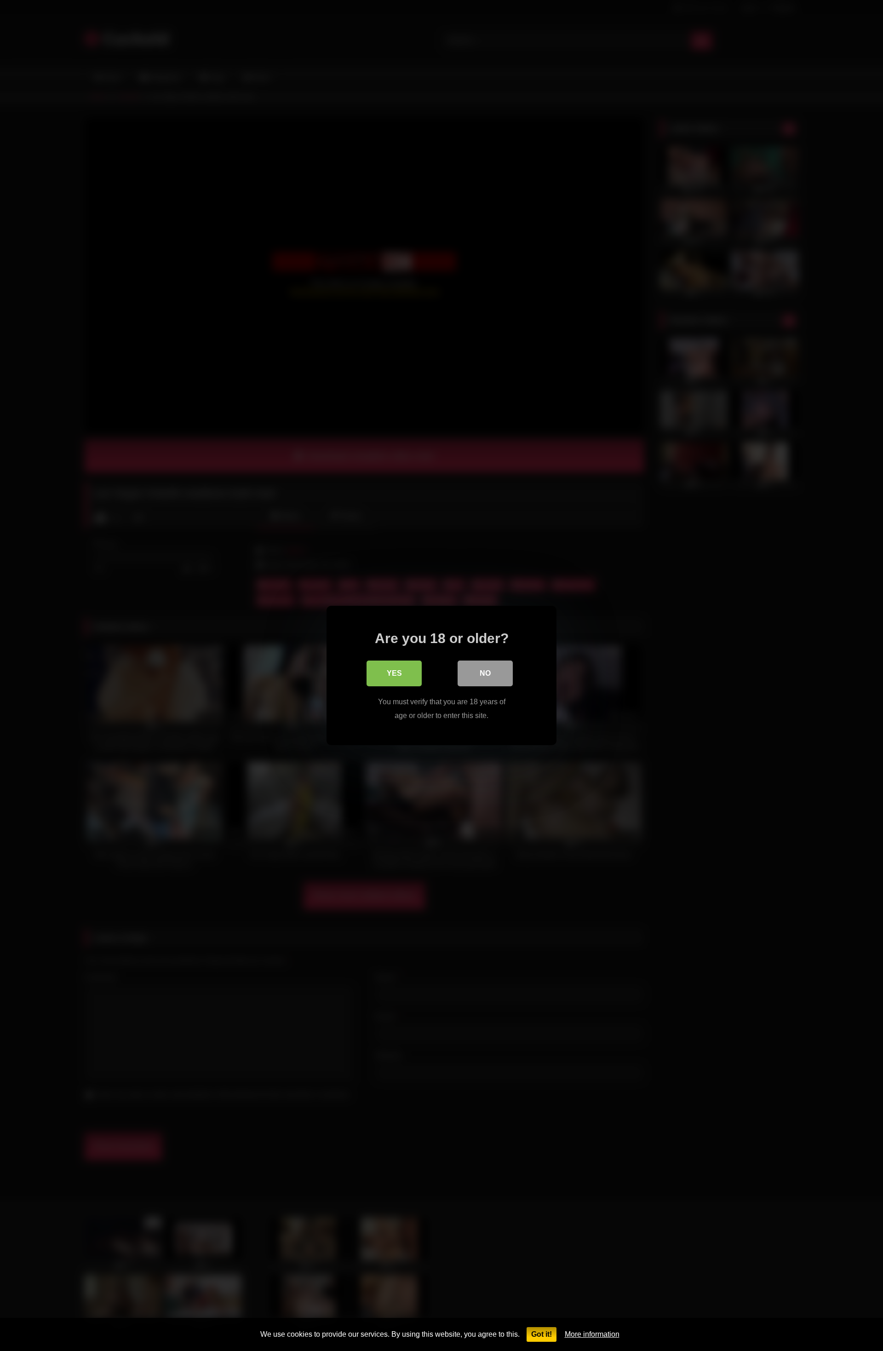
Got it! (541, 1334)
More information (592, 1334)
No (485, 673)
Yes (394, 673)
